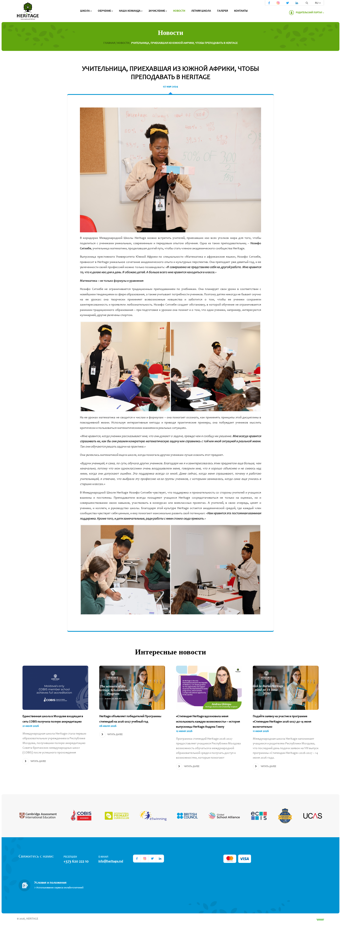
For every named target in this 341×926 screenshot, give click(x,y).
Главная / (110, 43)
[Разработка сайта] (320, 920)
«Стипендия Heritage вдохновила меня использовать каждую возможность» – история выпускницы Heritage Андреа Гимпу (208, 721)
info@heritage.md (110, 861)
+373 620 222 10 (76, 862)
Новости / (124, 43)
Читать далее (38, 761)
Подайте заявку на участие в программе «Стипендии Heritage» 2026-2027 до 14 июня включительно (282, 721)
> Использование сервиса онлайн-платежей (58, 888)
